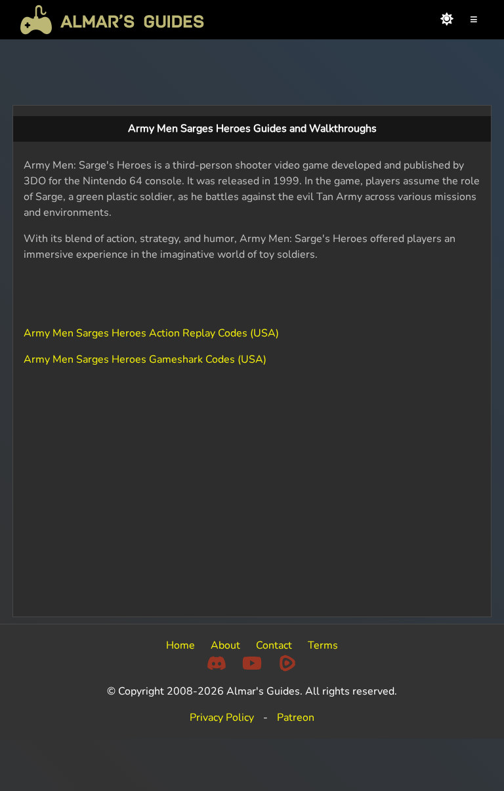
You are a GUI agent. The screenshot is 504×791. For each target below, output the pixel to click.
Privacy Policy (222, 717)
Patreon (295, 717)
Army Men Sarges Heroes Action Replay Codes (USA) (151, 333)
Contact (274, 645)
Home (180, 645)
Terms (323, 645)
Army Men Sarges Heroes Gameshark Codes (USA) (145, 359)
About (225, 645)
